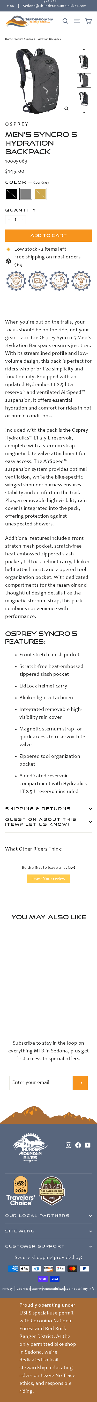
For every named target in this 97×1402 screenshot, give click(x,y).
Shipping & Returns (38, 808)
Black (11, 194)
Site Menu (20, 1231)
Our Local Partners (37, 1216)
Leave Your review (48, 879)
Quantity (21, 210)
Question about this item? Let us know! (41, 822)
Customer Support (35, 1246)
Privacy (7, 1289)
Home (9, 39)
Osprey (17, 124)
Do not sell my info (80, 1289)
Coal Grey (26, 194)
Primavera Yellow (40, 194)
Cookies (22, 1289)
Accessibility (54, 1289)
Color (27, 182)
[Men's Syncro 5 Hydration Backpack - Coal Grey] (14, 1022)
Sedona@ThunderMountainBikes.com (54, 6)
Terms (36, 1289)
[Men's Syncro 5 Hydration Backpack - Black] (8, 1022)
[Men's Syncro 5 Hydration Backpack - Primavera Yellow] (19, 1022)
